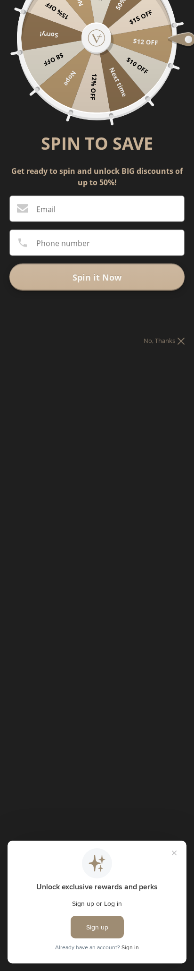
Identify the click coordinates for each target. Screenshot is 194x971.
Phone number (63, 243)
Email (46, 209)
